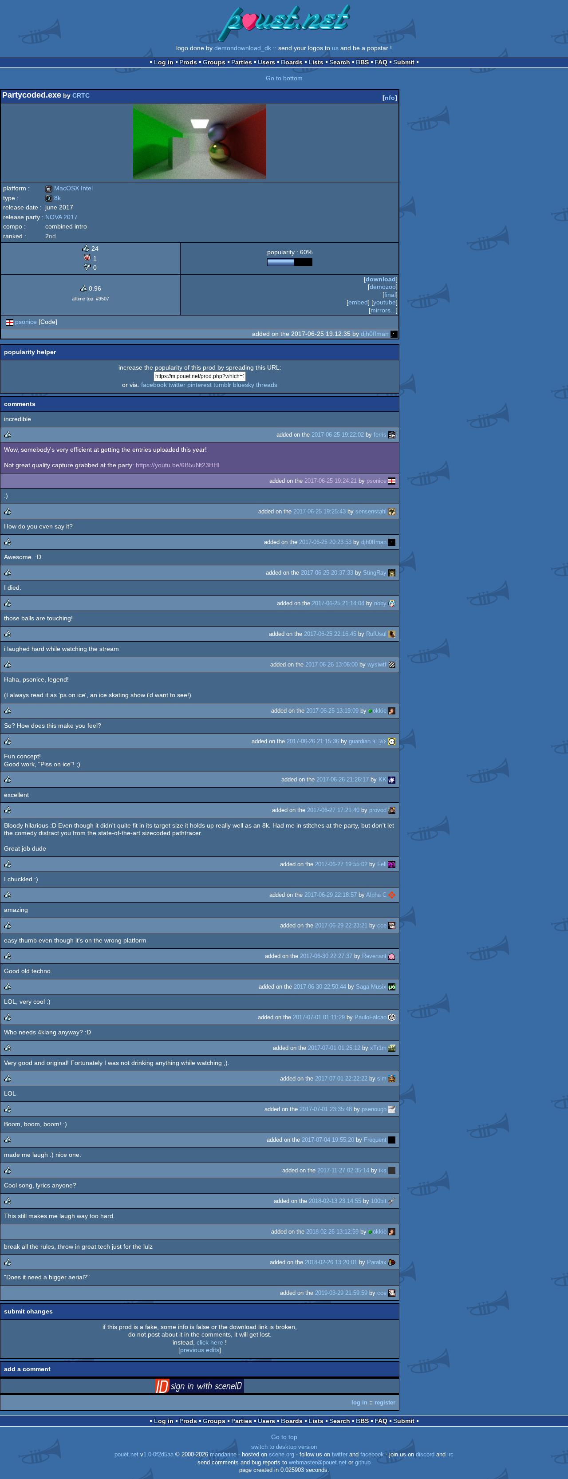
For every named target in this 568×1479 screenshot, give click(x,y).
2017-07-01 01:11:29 (319, 1017)
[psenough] (391, 1109)
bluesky (243, 384)
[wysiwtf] (391, 664)
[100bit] (391, 1201)
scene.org (281, 1454)
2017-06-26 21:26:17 (342, 779)
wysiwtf (377, 664)
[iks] (391, 1170)
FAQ (381, 62)
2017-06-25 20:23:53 (325, 542)
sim (382, 1078)
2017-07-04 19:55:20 (328, 1139)
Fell (382, 864)
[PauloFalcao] (391, 1017)
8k (53, 197)
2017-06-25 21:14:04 (338, 603)
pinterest (199, 384)
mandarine (223, 1454)
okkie (380, 710)
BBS (362, 62)
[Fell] (391, 864)
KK (383, 779)
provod (378, 810)
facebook (154, 384)
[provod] (391, 810)
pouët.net (126, 1454)
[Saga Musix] (391, 986)
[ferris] (391, 434)
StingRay (375, 572)
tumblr (222, 384)
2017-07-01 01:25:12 (334, 1048)
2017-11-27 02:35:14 (343, 1170)
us (335, 47)
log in (359, 1402)
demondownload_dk (242, 47)
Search (339, 62)
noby (380, 603)
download (381, 279)
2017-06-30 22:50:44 (320, 986)
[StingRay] (391, 572)
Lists (315, 62)
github (363, 1462)
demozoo (383, 286)
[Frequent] (391, 1139)
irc (450, 1454)
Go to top (284, 1436)
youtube (384, 302)
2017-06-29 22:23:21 (341, 925)
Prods (188, 62)
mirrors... (383, 310)
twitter (177, 384)
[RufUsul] (391, 634)
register (385, 1402)
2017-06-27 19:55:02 (341, 864)
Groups (214, 62)
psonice (26, 321)
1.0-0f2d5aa (158, 1454)
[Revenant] (391, 956)
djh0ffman (375, 333)
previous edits (199, 1349)
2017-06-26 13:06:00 (331, 664)
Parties (241, 62)
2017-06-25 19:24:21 (330, 480)
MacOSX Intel (69, 188)
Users (266, 62)
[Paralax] (391, 1262)
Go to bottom (284, 78)
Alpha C (376, 894)
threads (266, 384)
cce (382, 925)
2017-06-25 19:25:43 (319, 511)
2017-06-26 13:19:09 (332, 710)
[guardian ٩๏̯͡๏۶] (391, 741)
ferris (380, 434)
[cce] (391, 925)
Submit (403, 62)
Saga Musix (371, 986)
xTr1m (378, 1048)
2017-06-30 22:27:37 (326, 956)
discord (425, 1454)
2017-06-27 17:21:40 (333, 810)
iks (383, 1170)
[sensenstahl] (391, 511)
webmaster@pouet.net (318, 1462)
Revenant (374, 956)
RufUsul (376, 634)
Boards (292, 62)
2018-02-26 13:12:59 (332, 1231)
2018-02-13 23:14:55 (335, 1201)
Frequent (375, 1139)
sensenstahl (371, 511)
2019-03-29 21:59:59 (341, 1293)
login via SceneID (213, 1387)
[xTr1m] (391, 1048)
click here (210, 1342)
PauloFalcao (371, 1017)
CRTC (81, 95)
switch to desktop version (284, 1447)
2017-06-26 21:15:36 (313, 741)
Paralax (377, 1262)
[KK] (391, 779)
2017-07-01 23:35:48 (326, 1109)
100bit (379, 1201)
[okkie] (391, 710)
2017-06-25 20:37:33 (327, 572)
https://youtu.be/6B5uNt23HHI (178, 465)
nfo (390, 97)
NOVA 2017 (61, 217)
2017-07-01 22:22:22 (341, 1078)
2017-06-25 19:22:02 (338, 434)
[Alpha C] (391, 894)
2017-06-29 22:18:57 (330, 894)
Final (390, 294)
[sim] (391, 1078)
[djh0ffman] (394, 333)
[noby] (391, 603)
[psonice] (9, 321)
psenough (374, 1109)
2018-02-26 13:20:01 (331, 1262)
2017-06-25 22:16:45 (330, 634)
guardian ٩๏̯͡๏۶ (368, 741)
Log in (164, 62)
